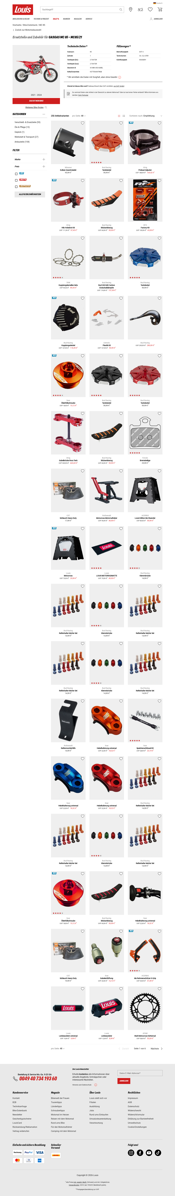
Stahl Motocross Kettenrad (145, 1036)
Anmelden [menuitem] (158, 19)
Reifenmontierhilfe (68, 748)
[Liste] (123, 116)
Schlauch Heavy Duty (68, 518)
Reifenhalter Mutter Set (68, 633)
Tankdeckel (106, 170)
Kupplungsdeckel (68, 345)
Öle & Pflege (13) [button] (22, 127)
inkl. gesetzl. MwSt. (80, 1182)
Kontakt (16, 1098)
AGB (130, 1102)
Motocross (68, 576)
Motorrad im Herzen (60, 1114)
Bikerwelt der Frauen (60, 1098)
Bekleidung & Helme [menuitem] (21, 19)
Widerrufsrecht (134, 1110)
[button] (157, 3)
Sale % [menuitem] (56, 19)
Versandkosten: (74, 1185)
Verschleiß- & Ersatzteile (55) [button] (27, 122)
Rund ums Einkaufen (98, 1114)
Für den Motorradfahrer (61, 1127)
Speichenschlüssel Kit (145, 748)
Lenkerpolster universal (68, 1036)
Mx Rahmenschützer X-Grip (145, 978)
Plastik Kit (107, 345)
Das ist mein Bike (36, 101)
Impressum (133, 1098)
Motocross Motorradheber (106, 518)
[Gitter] (119, 115)
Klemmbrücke (145, 576)
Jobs (91, 1110)
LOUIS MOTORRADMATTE (106, 576)
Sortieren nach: (136, 116)
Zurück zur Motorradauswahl (28, 30)
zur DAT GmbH (119, 86)
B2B (14, 1102)
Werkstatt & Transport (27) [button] (26, 137)
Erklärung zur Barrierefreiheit (140, 1119)
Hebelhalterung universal (107, 748)
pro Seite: (76, 116)
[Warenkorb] (159, 9)
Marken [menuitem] (66, 19)
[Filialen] (130, 9)
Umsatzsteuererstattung (100, 1119)
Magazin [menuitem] (77, 19)
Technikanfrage (20, 1106)
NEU (22, 173)
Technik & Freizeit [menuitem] (41, 19)
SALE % (23, 180)
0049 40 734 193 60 (38, 1079)
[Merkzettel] (150, 9)
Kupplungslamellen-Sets (68, 285)
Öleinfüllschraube (68, 403)
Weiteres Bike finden (34, 107)
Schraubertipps (58, 1110)
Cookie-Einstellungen (137, 1127)
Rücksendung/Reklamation (25, 1127)
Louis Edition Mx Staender (145, 518)
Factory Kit (145, 228)
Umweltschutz (134, 1123)
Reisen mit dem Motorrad (62, 1119)
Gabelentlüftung (106, 978)
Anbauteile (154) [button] (22, 142)
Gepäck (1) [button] (19, 132)
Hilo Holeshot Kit (68, 228)
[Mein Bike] (140, 9)
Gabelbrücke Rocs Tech (68, 460)
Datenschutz (133, 1106)
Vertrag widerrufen (21, 1131)
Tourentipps (56, 1102)
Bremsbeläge (145, 460)
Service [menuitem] (89, 19)
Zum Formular (83, 95)
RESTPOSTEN (25, 186)
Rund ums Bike (58, 1123)
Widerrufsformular (136, 1114)
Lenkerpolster (106, 1036)
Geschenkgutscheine (22, 1119)
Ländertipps (56, 1106)
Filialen (92, 1102)
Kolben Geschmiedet (68, 170)
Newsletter (17, 1114)
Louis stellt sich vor (98, 1098)
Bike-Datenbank (20, 1110)
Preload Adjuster (145, 170)
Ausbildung (94, 1106)
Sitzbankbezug (107, 228)
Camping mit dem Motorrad (63, 1131)
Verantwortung (96, 1123)
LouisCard (17, 1123)
